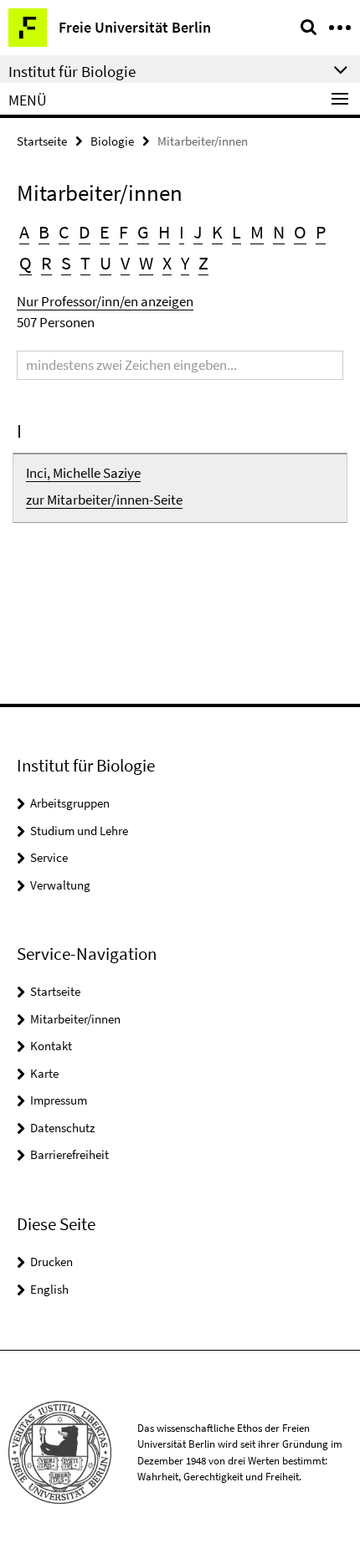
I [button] (181, 232)
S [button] (66, 262)
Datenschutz (62, 1128)
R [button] (46, 262)
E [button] (105, 232)
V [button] (125, 262)
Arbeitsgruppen (70, 803)
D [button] (84, 232)
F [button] (123, 232)
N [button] (279, 232)
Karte (44, 1073)
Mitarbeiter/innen (75, 1019)
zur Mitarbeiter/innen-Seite (104, 499)
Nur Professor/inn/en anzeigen (105, 301)
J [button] (198, 232)
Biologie (112, 141)
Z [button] (203, 262)
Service (49, 857)
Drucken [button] (51, 1261)
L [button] (236, 232)
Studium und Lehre (79, 831)
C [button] (64, 232)
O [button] (300, 232)
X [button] (167, 262)
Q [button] (25, 262)
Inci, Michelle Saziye (83, 473)
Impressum (58, 1100)
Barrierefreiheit (69, 1154)
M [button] (257, 232)
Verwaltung (60, 885)
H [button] (164, 232)
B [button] (44, 232)
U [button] (105, 262)
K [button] (217, 232)
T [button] (85, 262)
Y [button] (185, 262)
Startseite (42, 141)
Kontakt (51, 1046)
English (49, 1289)
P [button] (321, 232)
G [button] (143, 232)
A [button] (24, 232)
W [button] (146, 262)
